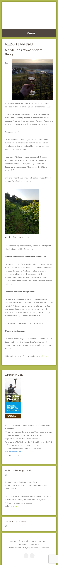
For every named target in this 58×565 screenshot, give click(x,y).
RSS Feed (45, 548)
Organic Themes (33, 548)
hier (15, 506)
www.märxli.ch (42, 356)
